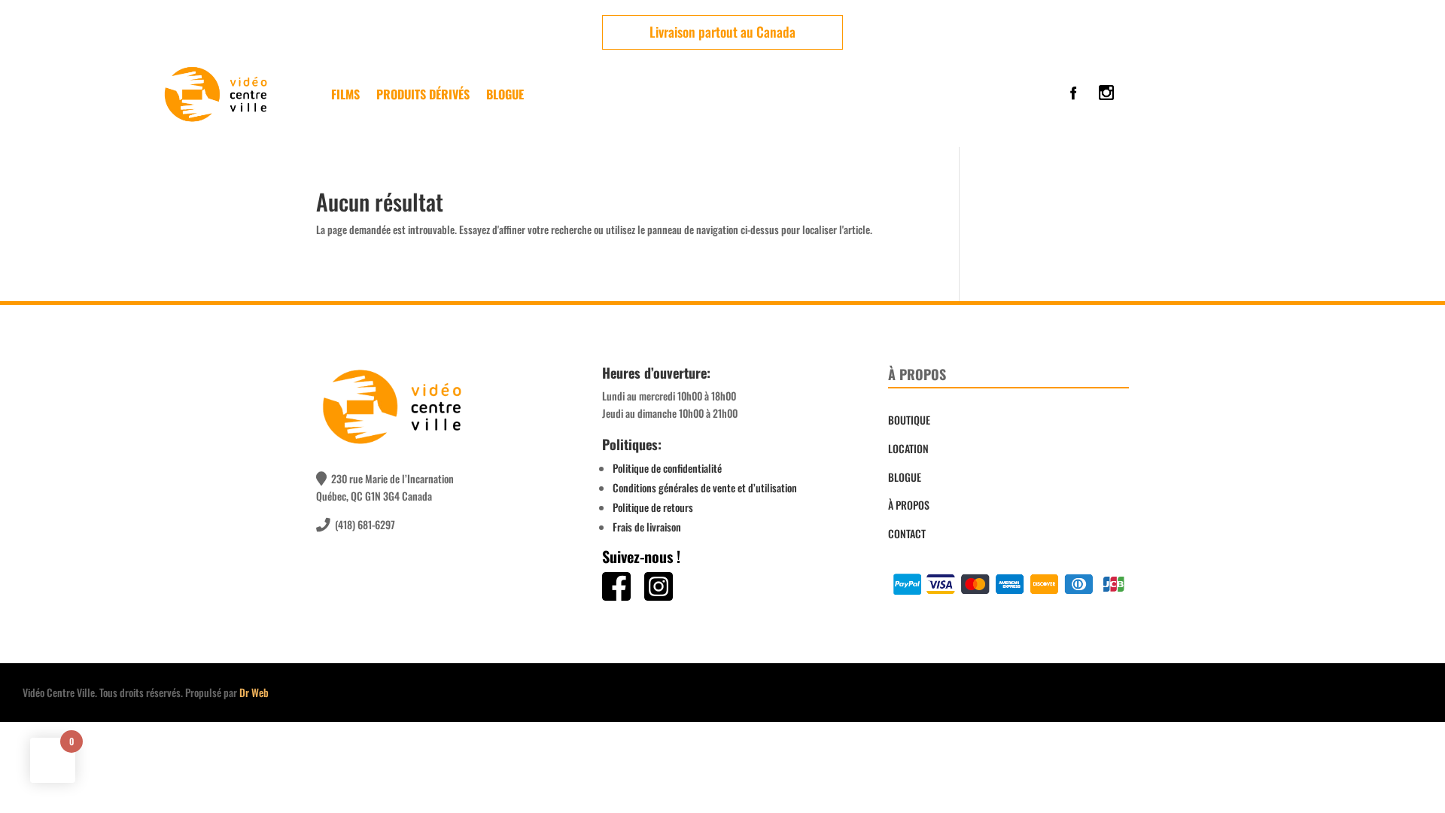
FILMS (345, 94)
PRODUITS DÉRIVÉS (423, 94)
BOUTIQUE (909, 420)
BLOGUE (904, 477)
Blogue (505, 94)
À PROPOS (908, 505)
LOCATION (908, 448)
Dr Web (254, 692)
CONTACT (907, 533)
